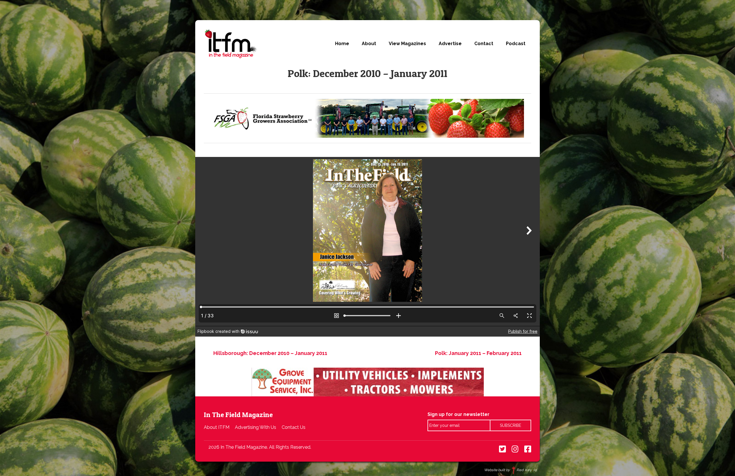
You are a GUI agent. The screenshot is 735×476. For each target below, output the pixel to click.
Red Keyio (527, 470)
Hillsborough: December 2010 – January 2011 (270, 353)
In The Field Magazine (230, 44)
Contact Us (293, 427)
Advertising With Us (255, 427)
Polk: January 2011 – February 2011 (478, 353)
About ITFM (216, 427)
